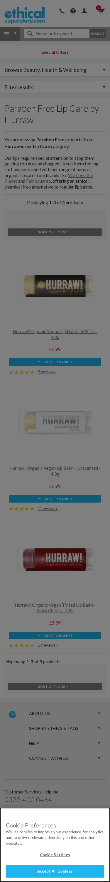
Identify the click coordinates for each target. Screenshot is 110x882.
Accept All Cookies (55, 871)
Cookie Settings (55, 854)
